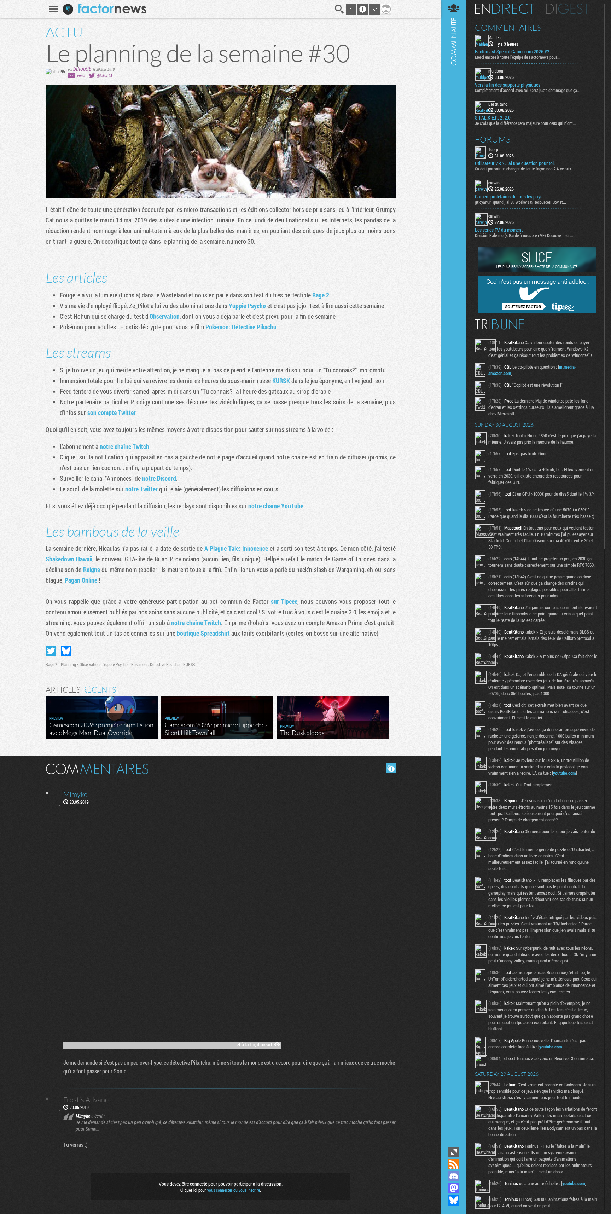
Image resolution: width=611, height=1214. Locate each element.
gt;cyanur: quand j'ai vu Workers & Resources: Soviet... (520, 202)
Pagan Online (81, 580)
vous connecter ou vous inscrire (233, 1190)
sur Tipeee (284, 601)
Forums (493, 139)
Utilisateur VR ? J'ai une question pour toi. (515, 163)
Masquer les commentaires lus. (391, 768)
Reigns (92, 569)
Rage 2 (320, 295)
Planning (68, 664)
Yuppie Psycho (247, 305)
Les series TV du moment (499, 230)
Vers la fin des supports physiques (507, 85)
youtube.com (564, 773)
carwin (494, 182)
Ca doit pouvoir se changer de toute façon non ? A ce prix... (524, 169)
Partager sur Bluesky (66, 651)
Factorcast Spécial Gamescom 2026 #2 (512, 51)
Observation (165, 316)
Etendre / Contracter (453, 1152)
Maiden (494, 37)
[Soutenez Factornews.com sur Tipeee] (537, 311)
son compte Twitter (111, 412)
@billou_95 (104, 75)
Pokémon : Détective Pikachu (155, 664)
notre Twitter (141, 489)
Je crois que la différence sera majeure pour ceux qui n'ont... (525, 123)
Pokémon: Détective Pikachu (241, 327)
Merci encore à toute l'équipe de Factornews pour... (517, 57)
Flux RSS (453, 1164)
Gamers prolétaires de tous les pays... (510, 197)
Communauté (453, 572)
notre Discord (159, 478)
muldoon (495, 71)
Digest (567, 9)
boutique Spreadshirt (203, 633)
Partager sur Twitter (51, 651)
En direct (504, 9)
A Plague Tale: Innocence (236, 548)
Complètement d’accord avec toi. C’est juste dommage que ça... (527, 90)
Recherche (339, 9)
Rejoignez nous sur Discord (453, 1176)
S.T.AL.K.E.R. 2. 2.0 (493, 118)
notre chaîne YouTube (275, 506)
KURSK (281, 380)
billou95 (82, 68)
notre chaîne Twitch (124, 446)
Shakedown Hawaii (69, 559)
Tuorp (493, 149)
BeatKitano (497, 104)
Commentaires (508, 27)
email (81, 75)
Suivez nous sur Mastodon (453, 1188)
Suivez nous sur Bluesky (453, 1200)
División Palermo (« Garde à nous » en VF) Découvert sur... (524, 235)
